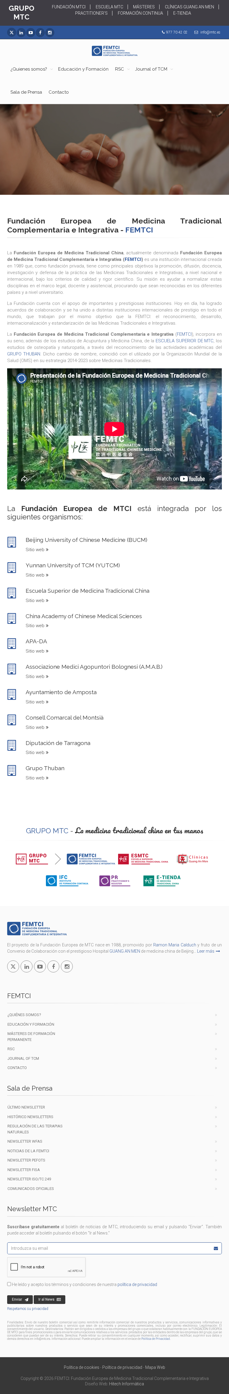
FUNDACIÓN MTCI (69, 6)
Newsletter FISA (23, 1170)
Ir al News (46, 1299)
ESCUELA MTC (109, 6)
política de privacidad (137, 1284)
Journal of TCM (151, 69)
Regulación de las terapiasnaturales (35, 1129)
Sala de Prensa (26, 92)
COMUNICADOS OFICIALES (30, 1188)
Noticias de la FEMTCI (28, 1151)
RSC (119, 69)
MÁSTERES (144, 6)
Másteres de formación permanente (31, 1036)
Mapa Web (155, 1367)
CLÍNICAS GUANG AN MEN (189, 6)
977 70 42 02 (177, 32)
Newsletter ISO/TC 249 (29, 1179)
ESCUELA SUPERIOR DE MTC (184, 340)
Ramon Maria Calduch (174, 944)
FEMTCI (133, 259)
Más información (111, 173)
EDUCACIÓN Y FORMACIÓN (30, 1024)
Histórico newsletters (30, 1117)
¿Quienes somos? (28, 69)
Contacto (59, 92)
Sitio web (35, 549)
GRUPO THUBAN (23, 354)
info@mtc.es (210, 32)
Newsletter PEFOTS (26, 1160)
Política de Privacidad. (156, 1338)
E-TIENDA (182, 13)
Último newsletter (26, 1107)
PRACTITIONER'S (91, 13)
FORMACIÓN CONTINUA (140, 13)
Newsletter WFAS (24, 1141)
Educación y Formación (83, 69)
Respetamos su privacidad (27, 1309)
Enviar (17, 1299)
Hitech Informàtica (126, 1383)
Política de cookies (81, 1367)
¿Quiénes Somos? (24, 1015)
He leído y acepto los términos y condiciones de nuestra (84, 1284)
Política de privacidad (122, 1367)
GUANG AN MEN (124, 951)
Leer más (205, 951)
